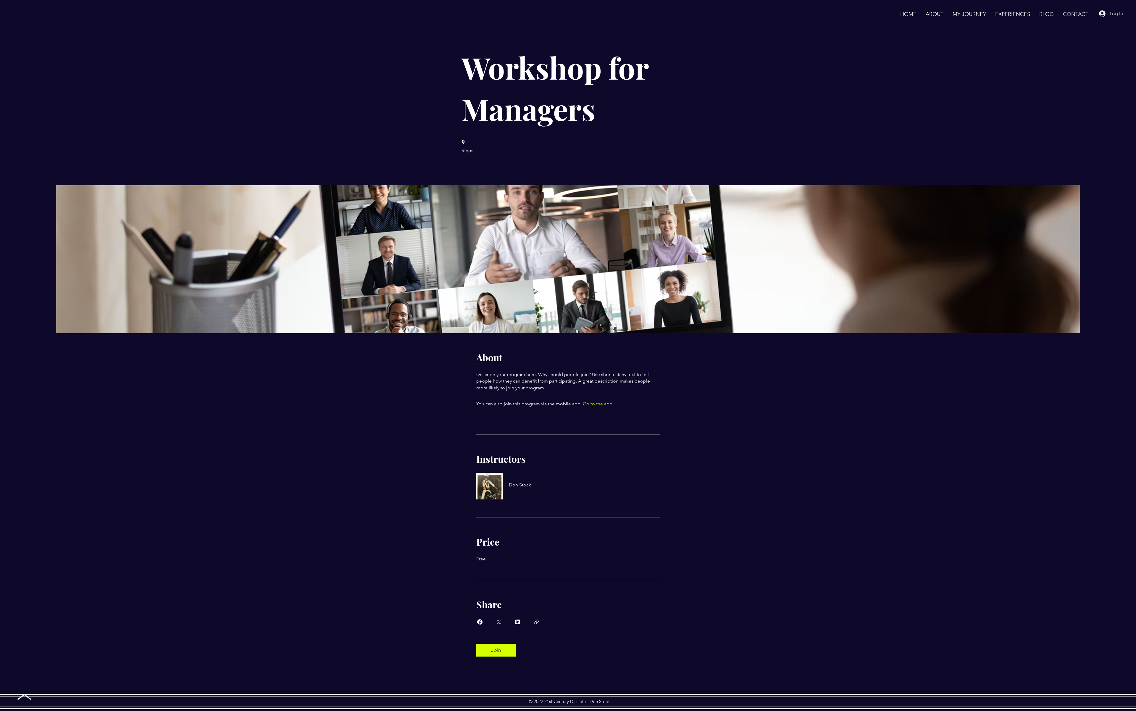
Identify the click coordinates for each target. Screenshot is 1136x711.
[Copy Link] (536, 621)
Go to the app (597, 404)
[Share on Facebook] (479, 621)
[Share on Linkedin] (517, 621)
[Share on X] (498, 621)
